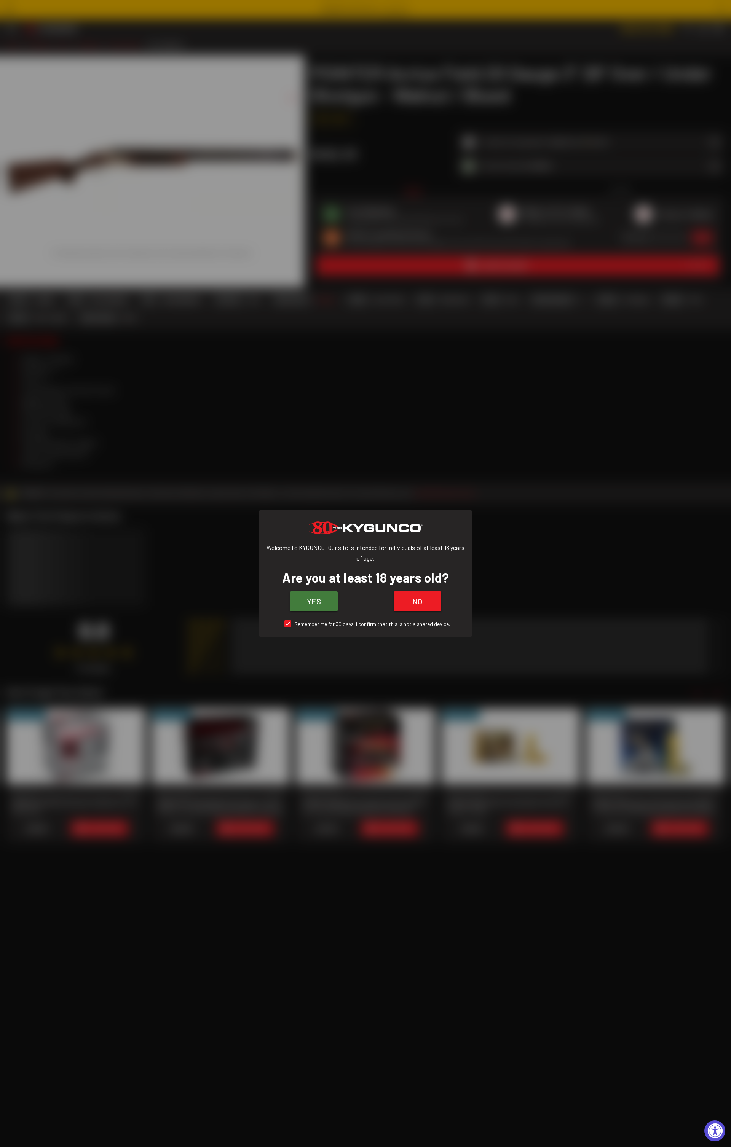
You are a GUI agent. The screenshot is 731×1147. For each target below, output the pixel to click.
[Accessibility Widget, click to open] (714, 1130)
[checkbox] (365, 624)
